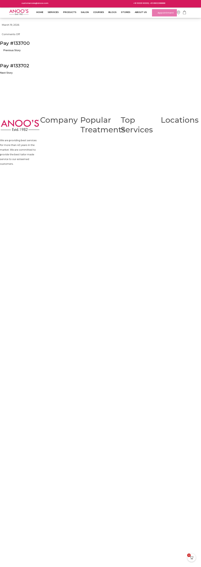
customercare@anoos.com (34, 3)
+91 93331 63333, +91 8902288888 (149, 3)
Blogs (112, 12)
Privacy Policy (95, 172)
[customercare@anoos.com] (17, 3)
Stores (125, 12)
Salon (85, 12)
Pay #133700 (15, 43)
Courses (98, 12)
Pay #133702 (14, 65)
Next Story (6, 72)
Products (69, 12)
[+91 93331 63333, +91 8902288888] (129, 3)
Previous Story (12, 50)
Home (39, 12)
